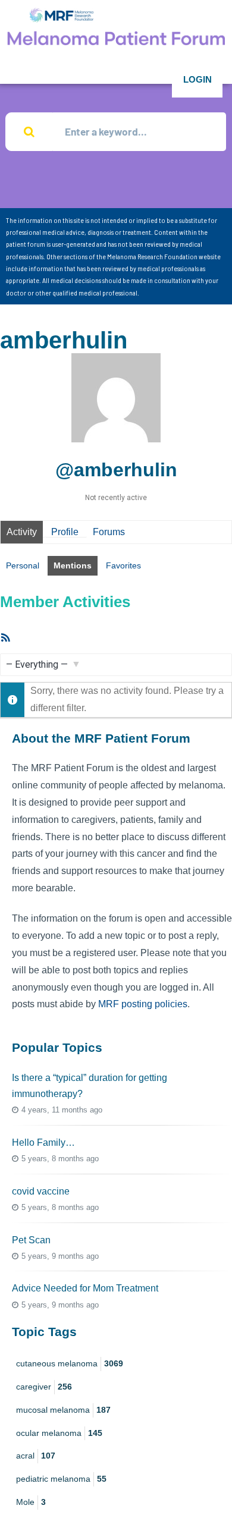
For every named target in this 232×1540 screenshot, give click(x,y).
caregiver (44, 1386)
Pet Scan (31, 1240)
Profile (65, 532)
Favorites (123, 565)
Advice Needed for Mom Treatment (85, 1288)
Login (197, 79)
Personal (22, 565)
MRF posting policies (142, 1004)
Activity (22, 532)
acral (35, 1455)
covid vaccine (41, 1191)
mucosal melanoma (63, 1410)
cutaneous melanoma (69, 1363)
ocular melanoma (59, 1433)
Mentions (73, 565)
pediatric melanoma (61, 1479)
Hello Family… (43, 1142)
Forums (109, 532)
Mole (31, 1502)
